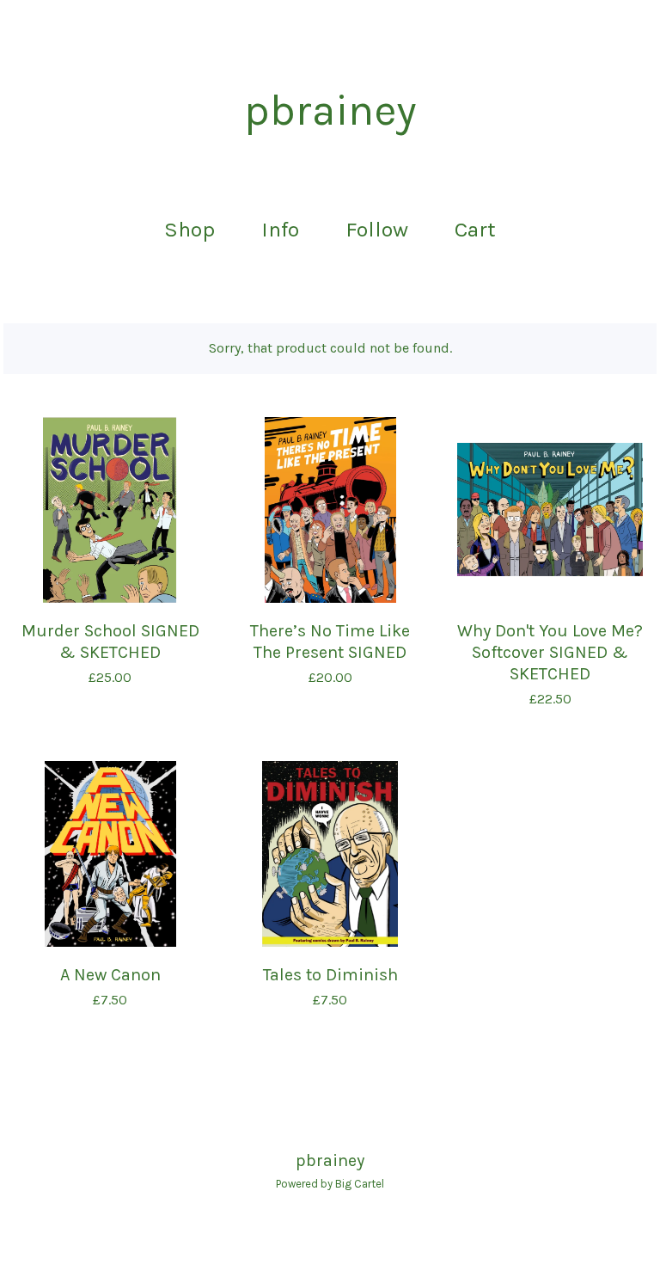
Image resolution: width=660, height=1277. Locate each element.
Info (280, 229)
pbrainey (330, 111)
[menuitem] (189, 230)
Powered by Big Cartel (330, 1183)
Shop (189, 229)
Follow (376, 229)
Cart (480, 227)
